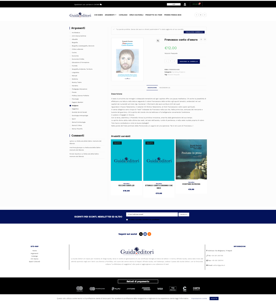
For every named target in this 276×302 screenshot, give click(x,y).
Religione (182, 72)
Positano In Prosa (191, 184)
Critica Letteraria (77, 49)
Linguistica (75, 72)
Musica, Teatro (77, 82)
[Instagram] (149, 234)
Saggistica (75, 109)
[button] (158, 40)
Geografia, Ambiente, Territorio (82, 69)
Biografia (75, 42)
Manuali (74, 75)
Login (173, 4)
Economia (75, 56)
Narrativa (175, 72)
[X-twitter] (141, 234)
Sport (74, 119)
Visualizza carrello (194, 32)
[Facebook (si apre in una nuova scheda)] (201, 15)
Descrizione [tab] (152, 87)
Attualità (75, 39)
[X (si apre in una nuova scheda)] (196, 15)
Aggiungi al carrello (189, 61)
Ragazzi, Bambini (77, 102)
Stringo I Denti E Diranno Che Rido (158, 186)
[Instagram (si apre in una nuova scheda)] (205, 15)
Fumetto (75, 66)
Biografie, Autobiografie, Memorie (83, 46)
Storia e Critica (77, 125)
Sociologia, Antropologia (80, 115)
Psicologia (75, 99)
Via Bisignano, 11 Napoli (223, 250)
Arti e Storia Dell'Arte (79, 36)
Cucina (74, 52)
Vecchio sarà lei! (126, 185)
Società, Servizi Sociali (79, 112)
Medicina (75, 79)
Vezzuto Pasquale (174, 74)
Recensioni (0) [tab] (164, 87)
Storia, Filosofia (77, 129)
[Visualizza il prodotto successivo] (204, 39)
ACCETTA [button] (214, 298)
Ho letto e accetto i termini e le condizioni (144, 219)
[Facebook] (145, 234)
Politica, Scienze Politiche (80, 95)
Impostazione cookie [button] (199, 298)
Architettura (76, 32)
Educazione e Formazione (80, 62)
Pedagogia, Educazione (79, 89)
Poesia (74, 92)
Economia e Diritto (78, 59)
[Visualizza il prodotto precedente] (201, 39)
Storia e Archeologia (78, 122)
